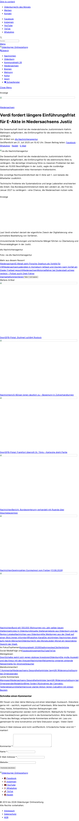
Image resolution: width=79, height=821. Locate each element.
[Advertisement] (39, 214)
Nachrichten (10, 56)
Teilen (26, 277)
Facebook (9, 19)
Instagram (9, 22)
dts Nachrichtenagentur (26, 139)
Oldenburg (9, 59)
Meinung (8, 72)
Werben (8, 10)
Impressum (9, 811)
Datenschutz (10, 814)
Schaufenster (13, 82)
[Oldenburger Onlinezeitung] (14, 773)
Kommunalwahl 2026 (30, 647)
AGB (6, 817)
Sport (6, 79)
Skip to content (7, 1)
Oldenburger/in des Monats (17, 7)
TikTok (7, 29)
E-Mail (23, 146)
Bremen (8, 69)
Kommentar (6, 746)
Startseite (4, 277)
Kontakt (8, 13)
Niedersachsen (11, 65)
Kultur (7, 75)
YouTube (8, 25)
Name (3, 751)
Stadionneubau (47, 647)
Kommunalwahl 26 (13, 62)
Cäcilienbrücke (62, 647)
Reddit (15, 146)
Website (4, 762)
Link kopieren (33, 277)
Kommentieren (16, 277)
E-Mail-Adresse (8, 757)
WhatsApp (9, 32)
